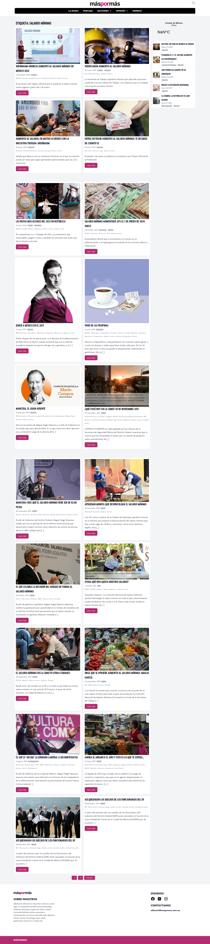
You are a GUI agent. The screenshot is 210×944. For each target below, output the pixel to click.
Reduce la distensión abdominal (175, 84)
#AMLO (87, 233)
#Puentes (130, 765)
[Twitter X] (159, 899)
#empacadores (105, 333)
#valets (134, 336)
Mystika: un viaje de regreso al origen (177, 43)
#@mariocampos (21, 416)
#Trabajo (51, 680)
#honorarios (49, 765)
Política (110, 230)
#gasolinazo (41, 333)
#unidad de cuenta (72, 848)
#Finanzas (34, 515)
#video (87, 423)
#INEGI (87, 589)
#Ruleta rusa (59, 333)
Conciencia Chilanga (169, 65)
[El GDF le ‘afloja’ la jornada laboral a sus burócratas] (48, 734)
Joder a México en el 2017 (30, 325)
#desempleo (95, 333)
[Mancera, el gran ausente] (48, 385)
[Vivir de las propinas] (117, 291)
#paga (39, 848)
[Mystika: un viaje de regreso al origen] (156, 46)
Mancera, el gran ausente (30, 408)
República (38, 225)
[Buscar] (193, 3)
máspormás (20, 940)
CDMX (103, 413)
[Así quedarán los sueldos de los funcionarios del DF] (48, 817)
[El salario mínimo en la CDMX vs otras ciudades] (48, 649)
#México (25, 680)
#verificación (119, 768)
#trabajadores (127, 336)
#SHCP (87, 768)
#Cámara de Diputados (92, 512)
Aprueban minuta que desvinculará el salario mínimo (115, 504)
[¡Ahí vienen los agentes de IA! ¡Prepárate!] (156, 74)
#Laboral (64, 765)
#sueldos (44, 680)
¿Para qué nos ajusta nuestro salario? (107, 582)
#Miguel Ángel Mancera (115, 420)
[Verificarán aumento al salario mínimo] (117, 46)
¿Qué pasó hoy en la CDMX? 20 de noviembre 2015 (112, 409)
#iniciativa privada (44, 151)
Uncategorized (33, 761)
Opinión (120, 10)
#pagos (124, 765)
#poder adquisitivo (132, 333)
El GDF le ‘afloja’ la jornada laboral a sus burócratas (47, 757)
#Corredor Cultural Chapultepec (53, 416)
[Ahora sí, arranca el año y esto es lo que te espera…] (117, 734)
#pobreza (99, 589)
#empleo (114, 333)
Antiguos (89, 878)
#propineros (89, 336)
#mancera (46, 515)
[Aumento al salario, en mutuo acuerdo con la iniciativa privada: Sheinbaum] (48, 118)
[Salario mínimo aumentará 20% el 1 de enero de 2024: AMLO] (117, 201)
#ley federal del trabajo (93, 74)
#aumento (88, 151)
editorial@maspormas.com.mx (165, 910)
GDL (98, 586)
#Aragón (109, 416)
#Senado (57, 599)
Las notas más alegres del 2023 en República (41, 221)
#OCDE (93, 589)
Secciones (103, 10)
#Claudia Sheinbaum (49, 78)
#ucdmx (62, 848)
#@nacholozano (21, 333)
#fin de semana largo (100, 765)
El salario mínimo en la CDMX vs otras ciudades (43, 673)
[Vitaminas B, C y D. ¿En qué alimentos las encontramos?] (156, 59)
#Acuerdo (19, 151)
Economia (103, 230)
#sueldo (119, 336)
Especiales (99, 329)
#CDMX (19, 78)
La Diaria (73, 10)
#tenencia (101, 768)
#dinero (19, 515)
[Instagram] (166, 899)
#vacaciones (110, 768)
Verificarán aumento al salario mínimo (108, 66)
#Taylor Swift (59, 229)
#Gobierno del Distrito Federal (95, 420)
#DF (145, 416)
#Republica (38, 229)
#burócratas (20, 765)
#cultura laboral (30, 765)
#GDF (40, 515)
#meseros (121, 333)
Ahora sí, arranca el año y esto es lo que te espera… (114, 757)
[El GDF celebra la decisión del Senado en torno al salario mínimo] (48, 564)
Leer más (22, 93)
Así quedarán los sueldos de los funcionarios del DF (45, 840)
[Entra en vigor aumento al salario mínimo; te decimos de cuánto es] (117, 118)
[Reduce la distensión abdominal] (156, 87)
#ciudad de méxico (35, 78)
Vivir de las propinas (96, 325)
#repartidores (99, 336)
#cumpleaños (138, 416)
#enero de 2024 (104, 233)
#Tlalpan (146, 420)
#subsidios (93, 768)
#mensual (33, 848)
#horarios (57, 765)
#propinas (142, 333)
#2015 (87, 765)
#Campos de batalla (35, 416)
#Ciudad (25, 78)
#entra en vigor (98, 151)
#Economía (26, 515)
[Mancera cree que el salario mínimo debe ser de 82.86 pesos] (48, 479)
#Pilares (31, 229)
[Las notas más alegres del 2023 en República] (48, 201)
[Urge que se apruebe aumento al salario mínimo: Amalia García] (117, 649)
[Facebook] (153, 899)
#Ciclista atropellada (126, 416)
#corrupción (32, 333)
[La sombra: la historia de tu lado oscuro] (156, 100)
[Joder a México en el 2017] (48, 291)
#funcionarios (24, 848)
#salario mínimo (62, 78)
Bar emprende (167, 106)
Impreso (137, 10)
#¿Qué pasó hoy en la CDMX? (95, 416)
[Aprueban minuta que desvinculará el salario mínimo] (117, 480)
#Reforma (127, 420)
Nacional (31, 147)
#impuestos (50, 333)
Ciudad (100, 70)
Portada (88, 10)
